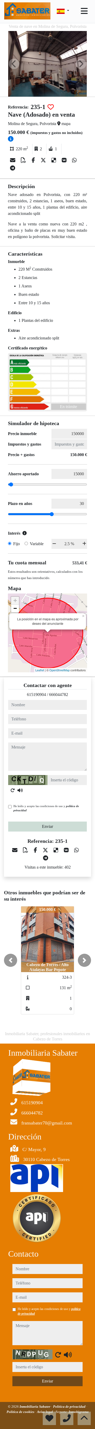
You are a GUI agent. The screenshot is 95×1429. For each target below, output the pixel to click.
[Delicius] (54, 160)
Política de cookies (21, 1412)
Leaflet (39, 670)
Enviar (47, 826)
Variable (37, 543)
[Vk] (65, 160)
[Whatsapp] (74, 160)
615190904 (36, 694)
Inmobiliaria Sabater (35, 1407)
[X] (44, 160)
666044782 (58, 694)
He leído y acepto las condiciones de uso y (46, 808)
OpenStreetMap (59, 670)
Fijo (16, 543)
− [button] (15, 608)
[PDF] (24, 160)
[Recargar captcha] (12, 790)
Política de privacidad (69, 1407)
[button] (10, 960)
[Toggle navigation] (84, 11)
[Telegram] (12, 168)
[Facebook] (34, 160)
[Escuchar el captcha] (20, 790)
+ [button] (15, 600)
